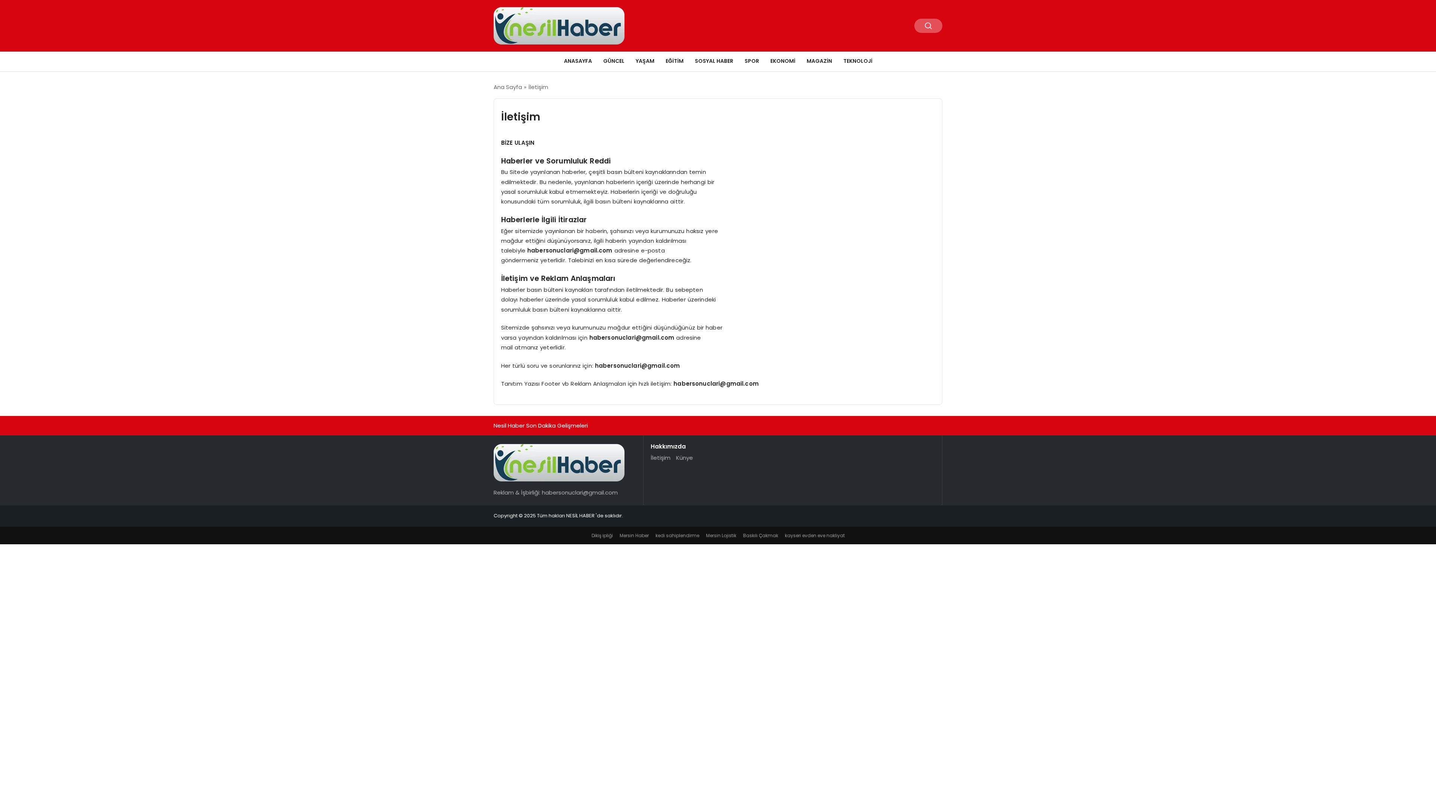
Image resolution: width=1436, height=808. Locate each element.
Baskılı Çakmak (760, 535)
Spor (752, 61)
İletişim (661, 458)
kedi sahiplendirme (677, 535)
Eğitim (675, 61)
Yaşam (645, 61)
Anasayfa (578, 61)
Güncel (614, 61)
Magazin (819, 61)
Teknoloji (857, 61)
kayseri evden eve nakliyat (815, 535)
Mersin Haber (634, 535)
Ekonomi (782, 61)
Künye (684, 458)
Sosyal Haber (714, 61)
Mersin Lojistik (721, 535)
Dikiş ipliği (602, 535)
